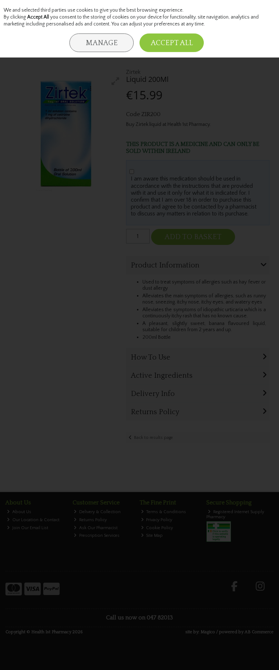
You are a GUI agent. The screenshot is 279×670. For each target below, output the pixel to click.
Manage (102, 43)
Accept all (172, 43)
